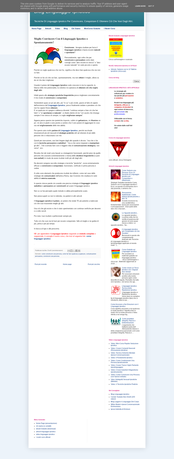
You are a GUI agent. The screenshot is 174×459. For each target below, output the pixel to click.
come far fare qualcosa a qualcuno (74, 254)
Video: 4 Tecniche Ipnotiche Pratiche (124, 384)
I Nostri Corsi (109, 29)
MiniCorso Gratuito (92, 29)
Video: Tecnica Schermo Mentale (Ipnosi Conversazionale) (123, 354)
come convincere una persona (52, 254)
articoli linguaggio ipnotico (45, 432)
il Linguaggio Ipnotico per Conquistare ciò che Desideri (131, 231)
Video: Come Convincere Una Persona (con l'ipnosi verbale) (125, 376)
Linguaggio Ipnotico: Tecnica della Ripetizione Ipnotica (129, 288)
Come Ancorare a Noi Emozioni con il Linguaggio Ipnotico (124, 305)
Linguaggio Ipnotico (56, 105)
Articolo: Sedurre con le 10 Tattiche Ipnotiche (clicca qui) (123, 70)
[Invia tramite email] (68, 250)
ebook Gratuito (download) (46, 429)
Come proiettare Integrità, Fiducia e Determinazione (129, 321)
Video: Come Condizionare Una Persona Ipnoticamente (122, 361)
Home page (67, 264)
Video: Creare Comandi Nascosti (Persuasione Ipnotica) (123, 349)
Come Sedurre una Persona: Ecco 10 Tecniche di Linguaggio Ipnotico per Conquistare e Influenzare (130, 175)
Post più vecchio (94, 264)
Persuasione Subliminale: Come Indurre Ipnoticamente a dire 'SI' (130, 195)
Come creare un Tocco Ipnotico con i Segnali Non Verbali (130, 270)
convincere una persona (51, 256)
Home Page (36, 29)
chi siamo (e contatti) (43, 426)
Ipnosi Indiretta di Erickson (120, 409)
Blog (66, 29)
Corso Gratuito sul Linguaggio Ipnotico (129, 250)
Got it (151, 6)
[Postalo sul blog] (71, 250)
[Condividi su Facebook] (76, 250)
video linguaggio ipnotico (45, 434)
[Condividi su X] (74, 250)
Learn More (140, 6)
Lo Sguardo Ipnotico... (130, 213)
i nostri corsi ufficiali (43, 437)
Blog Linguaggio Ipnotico (120, 394)
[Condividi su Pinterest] (79, 250)
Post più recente (41, 264)
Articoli (48, 29)
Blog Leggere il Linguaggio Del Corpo (125, 402)
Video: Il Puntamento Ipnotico (121, 358)
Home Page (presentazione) (46, 423)
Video (57, 29)
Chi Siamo (76, 29)
